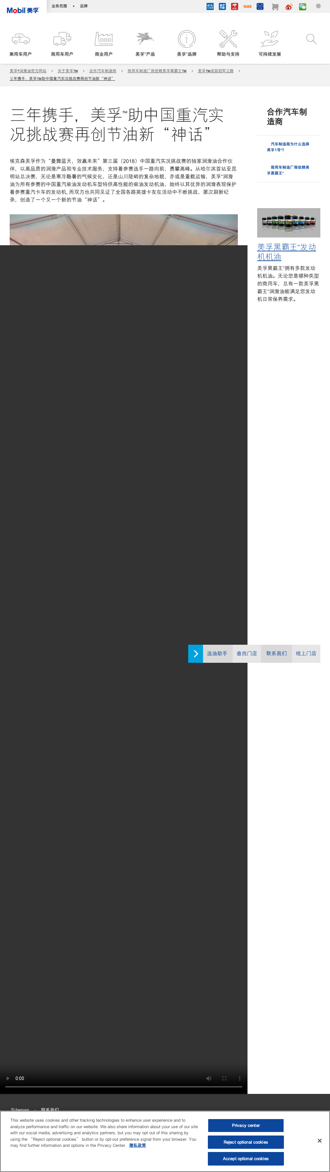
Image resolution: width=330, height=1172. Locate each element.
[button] (21, 44)
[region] (165, 1141)
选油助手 (217, 654)
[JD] (234, 7)
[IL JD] (210, 7)
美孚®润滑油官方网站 (28, 71)
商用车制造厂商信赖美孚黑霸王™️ (157, 71)
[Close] (320, 1141)
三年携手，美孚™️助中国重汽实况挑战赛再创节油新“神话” (62, 78)
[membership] (260, 7)
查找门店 (247, 654)
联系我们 (276, 654)
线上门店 (306, 654)
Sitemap (20, 1110)
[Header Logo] (23, 8)
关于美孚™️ (68, 71)
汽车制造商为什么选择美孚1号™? (288, 147)
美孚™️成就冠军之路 (216, 71)
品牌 (84, 6)
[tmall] (222, 7)
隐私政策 (137, 1145)
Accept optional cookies (246, 1158)
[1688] (247, 7)
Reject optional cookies (246, 1142)
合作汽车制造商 (102, 71)
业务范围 (59, 6)
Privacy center (246, 1125)
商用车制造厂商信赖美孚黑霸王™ (288, 170)
